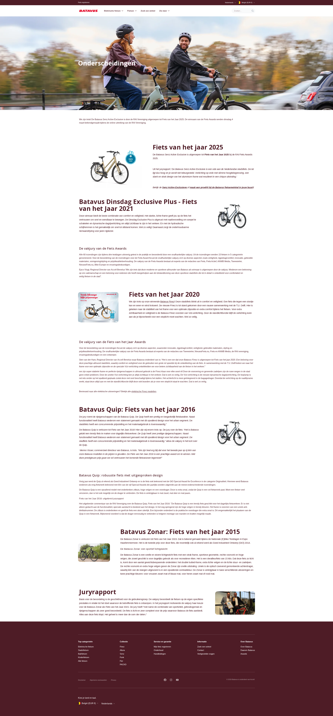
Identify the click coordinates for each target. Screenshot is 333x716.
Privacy (113, 680)
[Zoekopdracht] (253, 11)
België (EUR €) (247, 3)
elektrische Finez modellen (143, 391)
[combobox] (243, 11)
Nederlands (229, 2)
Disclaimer (82, 680)
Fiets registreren (83, 2)
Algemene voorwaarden (98, 680)
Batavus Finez (167, 301)
